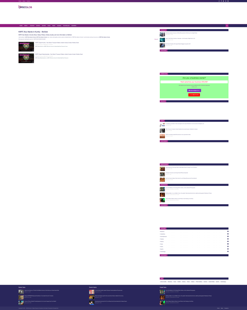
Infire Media (45, 308)
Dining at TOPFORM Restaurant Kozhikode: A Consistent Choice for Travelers (38, 295)
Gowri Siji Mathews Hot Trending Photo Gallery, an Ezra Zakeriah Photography (180, 187)
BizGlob (168, 189)
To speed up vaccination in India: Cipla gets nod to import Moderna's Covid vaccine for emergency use (185, 123)
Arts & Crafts (163, 281)
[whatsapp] (219, 1)
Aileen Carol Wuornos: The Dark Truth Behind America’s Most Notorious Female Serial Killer (41, 290)
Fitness (194, 241)
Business (194, 231)
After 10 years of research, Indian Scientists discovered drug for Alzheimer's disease (181, 129)
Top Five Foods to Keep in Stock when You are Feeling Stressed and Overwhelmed (181, 178)
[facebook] (221, 1)
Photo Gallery (199, 281)
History (183, 281)
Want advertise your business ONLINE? (194, 82)
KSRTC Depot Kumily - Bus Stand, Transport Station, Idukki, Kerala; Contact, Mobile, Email (57, 42)
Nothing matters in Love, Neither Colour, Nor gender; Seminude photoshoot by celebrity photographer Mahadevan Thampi (189, 193)
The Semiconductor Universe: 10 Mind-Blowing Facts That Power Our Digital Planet (181, 33)
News (194, 246)
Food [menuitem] (49, 25)
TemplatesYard (55, 308)
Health (179, 281)
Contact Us (226, 308)
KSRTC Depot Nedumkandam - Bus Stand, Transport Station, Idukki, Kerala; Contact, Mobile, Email (59, 54)
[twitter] (223, 1)
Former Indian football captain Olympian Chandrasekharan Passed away (108, 290)
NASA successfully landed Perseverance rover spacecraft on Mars (178, 134)
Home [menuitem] (20, 25)
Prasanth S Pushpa (39, 44)
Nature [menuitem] (44, 25)
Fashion (194, 239)
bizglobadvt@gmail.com (195, 90)
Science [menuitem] (59, 25)
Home (20, 1)
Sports (194, 249)
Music (194, 244)
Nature (192, 281)
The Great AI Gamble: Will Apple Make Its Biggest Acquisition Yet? (178, 44)
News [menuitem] (25, 25)
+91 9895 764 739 (194, 94)
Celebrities (194, 234)
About (24, 1)
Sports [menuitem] (38, 25)
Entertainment (194, 236)
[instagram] (226, 1)
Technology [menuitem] (66, 25)
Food (175, 281)
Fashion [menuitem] (32, 25)
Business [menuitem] (74, 25)
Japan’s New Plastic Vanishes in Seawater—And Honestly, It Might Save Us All (180, 38)
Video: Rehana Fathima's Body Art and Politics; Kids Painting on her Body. (179, 198)
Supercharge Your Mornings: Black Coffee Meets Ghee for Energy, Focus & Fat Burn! (181, 167)
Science (205, 281)
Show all (156, 39)
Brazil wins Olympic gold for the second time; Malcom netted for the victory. (109, 295)
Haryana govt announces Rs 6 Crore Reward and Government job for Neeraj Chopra (111, 301)
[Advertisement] (205, 13)
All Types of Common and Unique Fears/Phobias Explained (177, 172)
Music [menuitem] (53, 25)
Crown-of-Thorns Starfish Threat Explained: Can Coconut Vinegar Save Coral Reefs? (40, 301)
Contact (28, 1)
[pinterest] (227, 1)
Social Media (211, 281)
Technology (194, 251)
